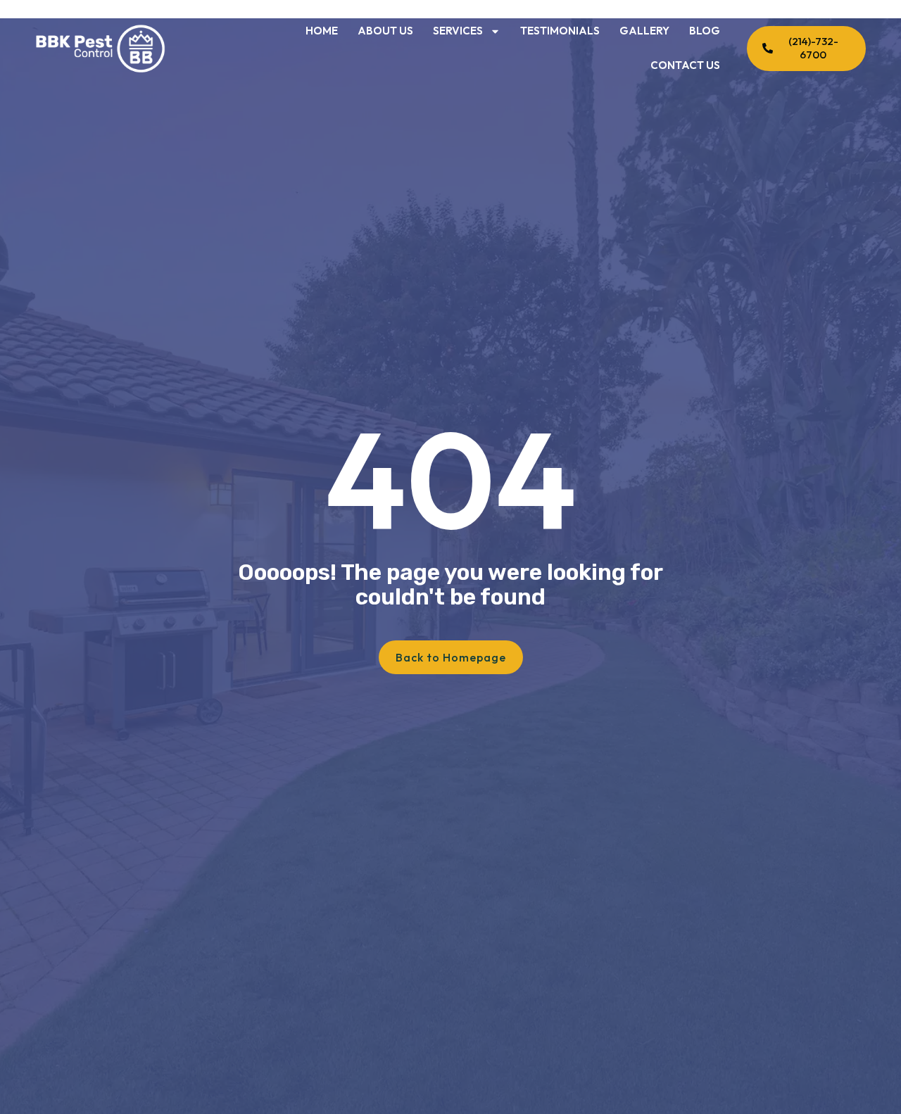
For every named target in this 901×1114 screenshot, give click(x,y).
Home (321, 30)
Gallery (644, 30)
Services (458, 30)
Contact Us (685, 65)
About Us (385, 30)
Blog (704, 30)
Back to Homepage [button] (451, 657)
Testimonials (560, 30)
